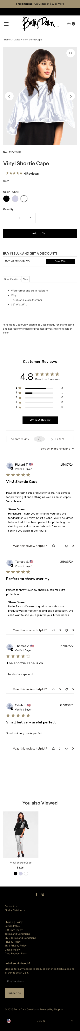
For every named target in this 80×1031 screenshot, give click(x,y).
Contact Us (11, 906)
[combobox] (57, 449)
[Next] (70, 96)
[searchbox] (19, 439)
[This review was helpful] (53, 546)
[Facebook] (36, 894)
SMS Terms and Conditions (20, 937)
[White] (26, 873)
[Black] (15, 873)
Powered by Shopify (51, 1009)
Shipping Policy (14, 922)
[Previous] (9, 96)
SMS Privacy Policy (16, 945)
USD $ (41, 1020)
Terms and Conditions (17, 933)
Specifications (12, 279)
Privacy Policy (13, 941)
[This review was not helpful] (66, 546)
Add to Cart (40, 233)
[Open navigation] (6, 24)
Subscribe (14, 993)
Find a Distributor (15, 910)
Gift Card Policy (14, 929)
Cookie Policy (12, 949)
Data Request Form (16, 953)
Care (25, 279)
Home (7, 39)
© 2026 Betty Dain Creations (21, 1009)
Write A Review (40, 420)
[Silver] (21, 873)
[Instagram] (43, 894)
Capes (17, 39)
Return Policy (12, 925)
